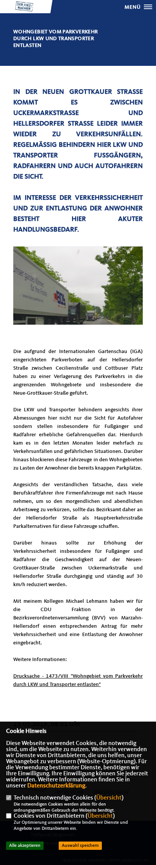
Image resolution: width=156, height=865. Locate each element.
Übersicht (109, 798)
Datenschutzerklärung (56, 786)
